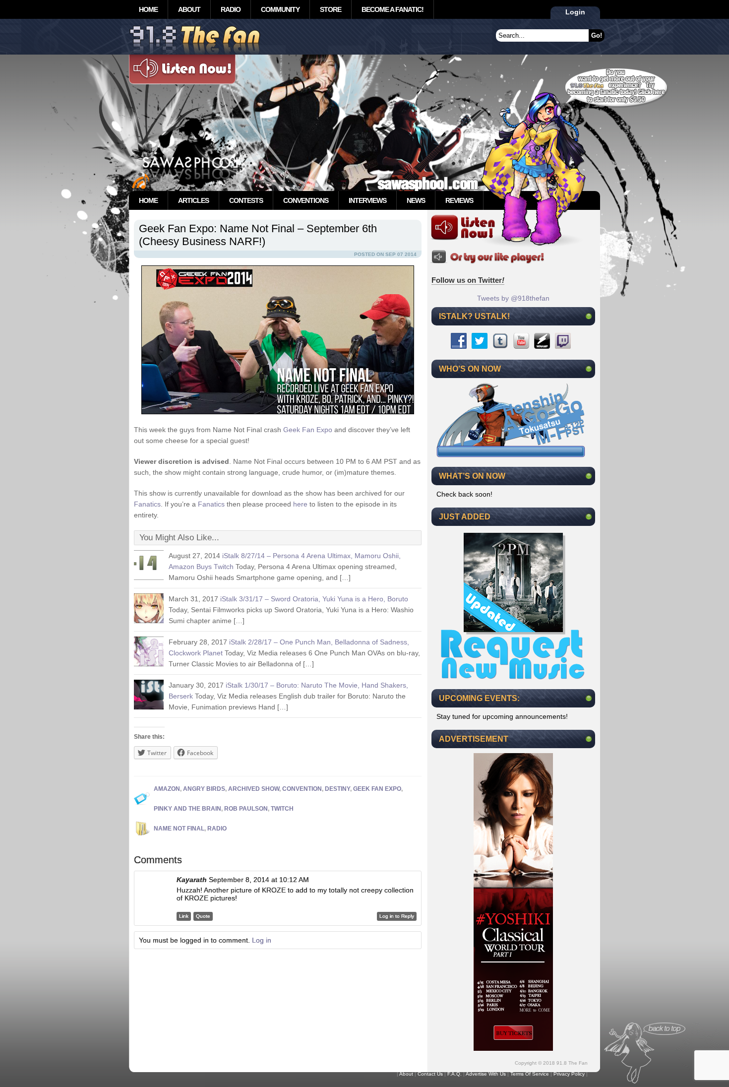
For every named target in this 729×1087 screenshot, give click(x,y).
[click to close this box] (589, 316)
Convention (302, 788)
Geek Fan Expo (307, 430)
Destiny (337, 788)
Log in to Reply (396, 916)
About (189, 9)
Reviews (459, 200)
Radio (231, 9)
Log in (261, 940)
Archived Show (253, 788)
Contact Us (430, 1074)
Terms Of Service (529, 1074)
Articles (193, 200)
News (416, 200)
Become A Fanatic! (393, 9)
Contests (246, 200)
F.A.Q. (454, 1074)
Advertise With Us (486, 1074)
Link (183, 916)
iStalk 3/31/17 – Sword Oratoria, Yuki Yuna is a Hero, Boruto (314, 599)
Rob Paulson (246, 808)
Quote (203, 916)
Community (280, 9)
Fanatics (147, 504)
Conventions (305, 200)
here (300, 504)
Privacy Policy (569, 1074)
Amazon (167, 788)
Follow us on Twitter (467, 280)
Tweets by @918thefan (513, 298)
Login (575, 12)
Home (148, 9)
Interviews (367, 200)
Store (330, 9)
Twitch (282, 808)
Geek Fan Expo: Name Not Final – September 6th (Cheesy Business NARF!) (258, 235)
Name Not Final (179, 828)
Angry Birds (204, 788)
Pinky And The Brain (187, 808)
